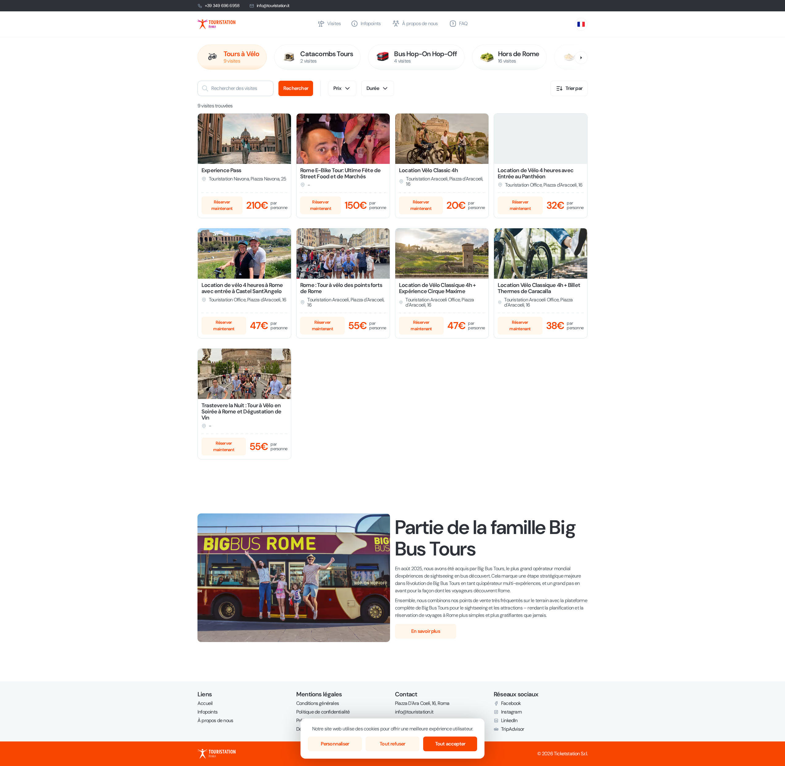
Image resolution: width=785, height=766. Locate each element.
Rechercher (295, 88)
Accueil (205, 703)
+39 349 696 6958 (222, 5)
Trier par (573, 88)
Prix (337, 88)
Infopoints (207, 712)
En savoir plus (425, 631)
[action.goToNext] (581, 57)
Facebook (511, 703)
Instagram (511, 712)
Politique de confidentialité (323, 712)
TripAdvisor (512, 729)
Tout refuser (392, 744)
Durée (372, 88)
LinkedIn (509, 720)
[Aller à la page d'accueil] (254, 24)
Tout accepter (450, 744)
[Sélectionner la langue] (581, 24)
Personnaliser (335, 744)
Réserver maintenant (221, 205)
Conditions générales (317, 703)
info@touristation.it (273, 5)
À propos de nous (215, 720)
